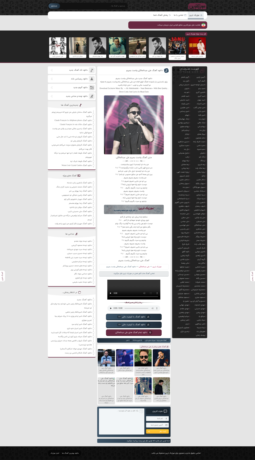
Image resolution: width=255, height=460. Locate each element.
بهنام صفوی (184, 126)
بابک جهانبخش (183, 119)
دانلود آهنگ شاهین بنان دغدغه (79, 183)
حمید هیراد (201, 149)
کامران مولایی (200, 252)
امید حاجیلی (184, 100)
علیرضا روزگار (200, 236)
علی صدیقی (200, 221)
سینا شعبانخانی (183, 198)
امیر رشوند (185, 104)
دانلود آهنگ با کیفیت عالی (131, 316)
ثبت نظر (163, 431)
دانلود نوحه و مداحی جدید (77, 96)
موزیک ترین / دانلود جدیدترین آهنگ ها (196, 6)
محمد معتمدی (199, 286)
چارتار (187, 134)
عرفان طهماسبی (199, 214)
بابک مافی (201, 123)
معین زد (186, 301)
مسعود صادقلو (183, 297)
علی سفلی (185, 217)
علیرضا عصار (200, 240)
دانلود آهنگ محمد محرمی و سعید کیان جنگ (74, 187)
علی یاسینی (184, 229)
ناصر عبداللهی (200, 324)
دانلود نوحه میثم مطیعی (82, 261)
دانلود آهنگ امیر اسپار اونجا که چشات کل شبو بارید (71, 332)
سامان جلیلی (184, 180)
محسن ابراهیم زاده (182, 271)
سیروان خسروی (183, 191)
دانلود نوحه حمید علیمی (82, 282)
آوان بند (186, 81)
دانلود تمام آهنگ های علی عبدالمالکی (131, 332)
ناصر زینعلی (184, 320)
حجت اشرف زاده (199, 142)
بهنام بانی (201, 126)
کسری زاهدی (200, 255)
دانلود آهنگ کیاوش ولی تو (81, 141)
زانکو (203, 176)
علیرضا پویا (185, 233)
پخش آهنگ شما (160, 15)
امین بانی (201, 111)
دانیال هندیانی (183, 153)
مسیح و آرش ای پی (197, 301)
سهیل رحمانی (184, 183)
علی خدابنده (184, 214)
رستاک (202, 161)
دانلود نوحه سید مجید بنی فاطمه (78, 257)
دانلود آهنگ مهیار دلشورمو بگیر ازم (78, 199)
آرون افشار (185, 77)
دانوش (202, 153)
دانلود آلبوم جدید (80, 87)
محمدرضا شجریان (182, 286)
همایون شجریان (183, 327)
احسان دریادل (184, 85)
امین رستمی (184, 111)
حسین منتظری (183, 142)
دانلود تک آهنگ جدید (78, 70)
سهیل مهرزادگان (199, 187)
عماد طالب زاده (199, 244)
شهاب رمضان (200, 206)
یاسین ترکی (184, 331)
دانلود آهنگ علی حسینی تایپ (80, 211)
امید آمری (201, 96)
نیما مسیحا (201, 327)
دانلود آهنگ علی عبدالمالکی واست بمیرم (144, 70)
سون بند (186, 187)
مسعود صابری (200, 297)
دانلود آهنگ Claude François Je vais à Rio (76, 124)
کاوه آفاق (185, 252)
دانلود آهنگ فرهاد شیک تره (81, 161)
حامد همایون (200, 138)
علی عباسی (185, 221)
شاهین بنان (200, 202)
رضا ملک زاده (200, 168)
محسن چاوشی (199, 274)
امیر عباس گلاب (199, 107)
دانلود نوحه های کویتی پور (81, 269)
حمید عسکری (184, 145)
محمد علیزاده (200, 282)
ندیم (187, 324)
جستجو (54, 6)
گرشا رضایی (184, 255)
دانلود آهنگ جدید (84, 299)
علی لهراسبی (184, 225)
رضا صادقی (185, 164)
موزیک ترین (194, 15)
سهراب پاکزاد (200, 183)
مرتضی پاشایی (199, 293)
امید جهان (201, 100)
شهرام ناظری (184, 210)
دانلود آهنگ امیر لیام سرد (82, 324)
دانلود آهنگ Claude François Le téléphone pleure (73, 120)
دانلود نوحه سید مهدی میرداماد (79, 249)
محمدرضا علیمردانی (198, 290)
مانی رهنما (185, 263)
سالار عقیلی (200, 180)
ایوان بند (202, 119)
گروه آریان (201, 259)
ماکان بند (201, 263)
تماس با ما (178, 15)
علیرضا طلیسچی (183, 236)
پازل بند (202, 130)
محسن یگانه (200, 278)
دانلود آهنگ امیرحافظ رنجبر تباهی (78, 312)
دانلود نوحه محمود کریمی (81, 245)
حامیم (186, 138)
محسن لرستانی (183, 274)
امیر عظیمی (184, 107)
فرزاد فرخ (185, 244)
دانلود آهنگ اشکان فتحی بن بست (78, 353)
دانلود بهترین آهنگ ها (70, 453)
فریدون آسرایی (183, 248)
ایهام (187, 115)
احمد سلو (201, 88)
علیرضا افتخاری (199, 233)
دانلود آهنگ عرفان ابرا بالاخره (81, 207)
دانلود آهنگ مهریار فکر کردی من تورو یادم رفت (73, 223)
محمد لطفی (184, 282)
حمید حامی (201, 145)
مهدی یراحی (200, 312)
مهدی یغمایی (184, 312)
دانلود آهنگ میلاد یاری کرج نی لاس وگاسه (75, 336)
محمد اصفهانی (183, 278)
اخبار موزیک (54, 453)
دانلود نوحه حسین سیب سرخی (79, 253)
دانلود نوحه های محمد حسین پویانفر (77, 266)
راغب (187, 157)
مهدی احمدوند (200, 305)
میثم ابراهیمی (183, 316)
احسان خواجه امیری (198, 85)
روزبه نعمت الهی (183, 172)
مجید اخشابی (200, 267)
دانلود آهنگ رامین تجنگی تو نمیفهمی (77, 195)
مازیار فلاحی (184, 259)
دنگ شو (202, 157)
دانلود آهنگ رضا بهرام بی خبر (80, 191)
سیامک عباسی (199, 191)
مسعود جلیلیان (183, 293)
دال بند (186, 149)
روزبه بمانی (201, 172)
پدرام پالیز (185, 130)
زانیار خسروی (184, 176)
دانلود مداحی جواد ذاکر (83, 274)
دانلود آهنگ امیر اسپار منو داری (79, 328)
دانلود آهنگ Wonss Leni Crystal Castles (77, 165)
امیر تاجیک (201, 104)
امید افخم (185, 96)
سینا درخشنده (184, 195)
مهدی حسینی (200, 309)
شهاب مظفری (184, 206)
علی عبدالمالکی (144, 267)
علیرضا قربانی (184, 240)
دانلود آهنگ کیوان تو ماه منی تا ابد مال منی (74, 137)
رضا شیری (201, 164)
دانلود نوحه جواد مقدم (83, 241)
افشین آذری (200, 92)
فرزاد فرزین (200, 248)
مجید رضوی (200, 271)
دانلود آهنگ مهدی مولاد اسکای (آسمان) (76, 349)
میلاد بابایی (201, 320)
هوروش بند (201, 331)
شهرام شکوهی (199, 210)
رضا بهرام (185, 161)
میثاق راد (202, 316)
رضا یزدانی (185, 168)
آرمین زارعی (200, 77)
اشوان (186, 88)
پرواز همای (201, 134)
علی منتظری (200, 229)
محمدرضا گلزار (184, 290)
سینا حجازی (200, 195)
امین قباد (201, 115)
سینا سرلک (201, 198)
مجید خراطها (184, 267)
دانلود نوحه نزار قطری (83, 278)
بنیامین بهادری (183, 123)
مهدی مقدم (184, 309)
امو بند (186, 92)
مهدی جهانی (184, 305)
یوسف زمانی (200, 335)
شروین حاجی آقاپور (182, 202)
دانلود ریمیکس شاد (79, 79)
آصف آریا (201, 81)
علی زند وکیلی (200, 217)
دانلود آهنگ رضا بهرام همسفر (80, 203)
